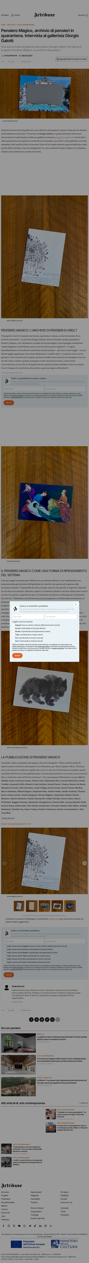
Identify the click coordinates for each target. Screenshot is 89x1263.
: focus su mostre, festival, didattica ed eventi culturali (37, 625)
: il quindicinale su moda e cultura (29, 635)
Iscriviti (17, 656)
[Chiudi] (76, 604)
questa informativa (58, 648)
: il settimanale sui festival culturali (29, 641)
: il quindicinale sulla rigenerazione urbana (32, 631)
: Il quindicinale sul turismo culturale (29, 638)
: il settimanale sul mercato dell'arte (30, 628)
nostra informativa (43, 646)
